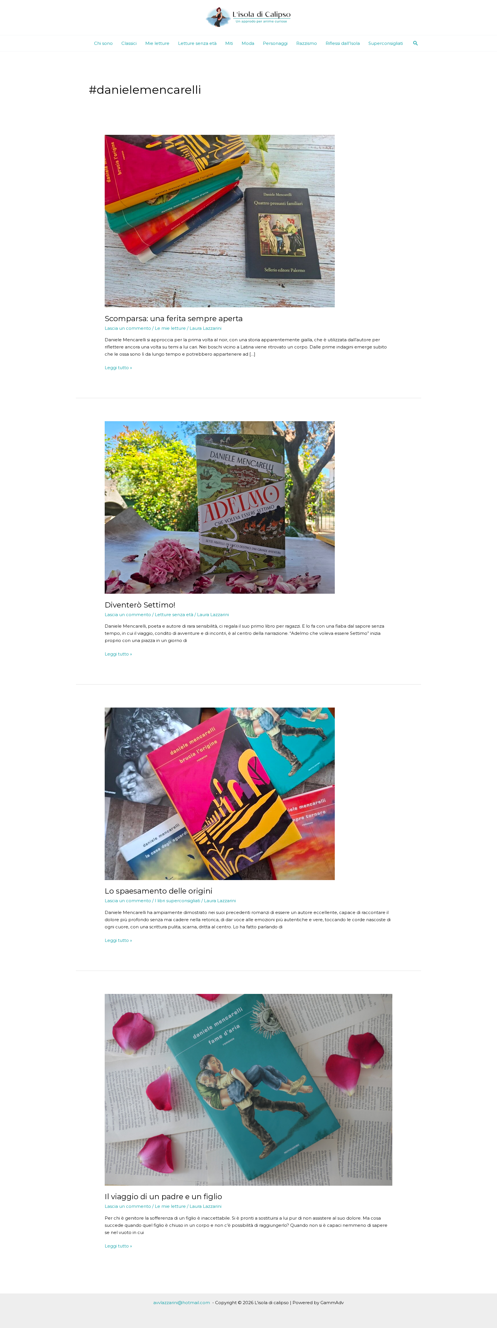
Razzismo (306, 43)
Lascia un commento (128, 328)
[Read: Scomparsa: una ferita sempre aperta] (220, 220)
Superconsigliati (385, 43)
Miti (229, 43)
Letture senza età (197, 43)
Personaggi (275, 43)
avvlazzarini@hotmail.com (181, 1302)
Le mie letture (170, 328)
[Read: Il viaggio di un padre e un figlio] (248, 1089)
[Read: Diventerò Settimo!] (220, 507)
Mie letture (157, 43)
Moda (248, 43)
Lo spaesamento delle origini (159, 891)
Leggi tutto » (118, 368)
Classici (129, 43)
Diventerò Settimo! (140, 605)
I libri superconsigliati (177, 900)
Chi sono (103, 43)
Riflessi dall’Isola (343, 43)
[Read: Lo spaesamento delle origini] (220, 793)
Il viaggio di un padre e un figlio (163, 1196)
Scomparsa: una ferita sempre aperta (174, 318)
